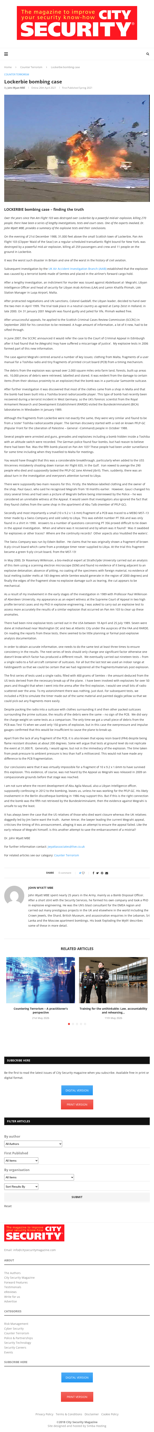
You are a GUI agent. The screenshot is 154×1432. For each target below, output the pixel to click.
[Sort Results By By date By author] (21, 1186)
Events (8, 1352)
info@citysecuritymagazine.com (34, 1250)
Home (8, 67)
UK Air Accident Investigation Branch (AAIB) (77, 269)
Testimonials (12, 1287)
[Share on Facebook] (93, 873)
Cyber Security (14, 1328)
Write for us (12, 1297)
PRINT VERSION (77, 1104)
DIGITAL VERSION (77, 1090)
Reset (8, 1206)
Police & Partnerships (18, 1338)
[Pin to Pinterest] (102, 873)
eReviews (10, 1292)
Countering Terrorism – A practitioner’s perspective (41, 1011)
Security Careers (15, 1347)
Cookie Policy (110, 1414)
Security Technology (17, 1343)
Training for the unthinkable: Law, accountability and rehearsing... (113, 1011)
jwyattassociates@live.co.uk (66, 846)
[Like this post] (86, 873)
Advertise (10, 1301)
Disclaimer (92, 1414)
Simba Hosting (96, 1426)
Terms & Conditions (69, 1414)
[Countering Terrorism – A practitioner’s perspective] (40, 980)
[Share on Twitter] (97, 873)
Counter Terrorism (31, 67)
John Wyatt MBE (16, 87)
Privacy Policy (44, 1414)
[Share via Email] (106, 873)
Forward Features (16, 1282)
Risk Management (16, 1324)
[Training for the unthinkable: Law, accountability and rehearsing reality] (113, 980)
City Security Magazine (19, 1277)
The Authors (12, 1273)
